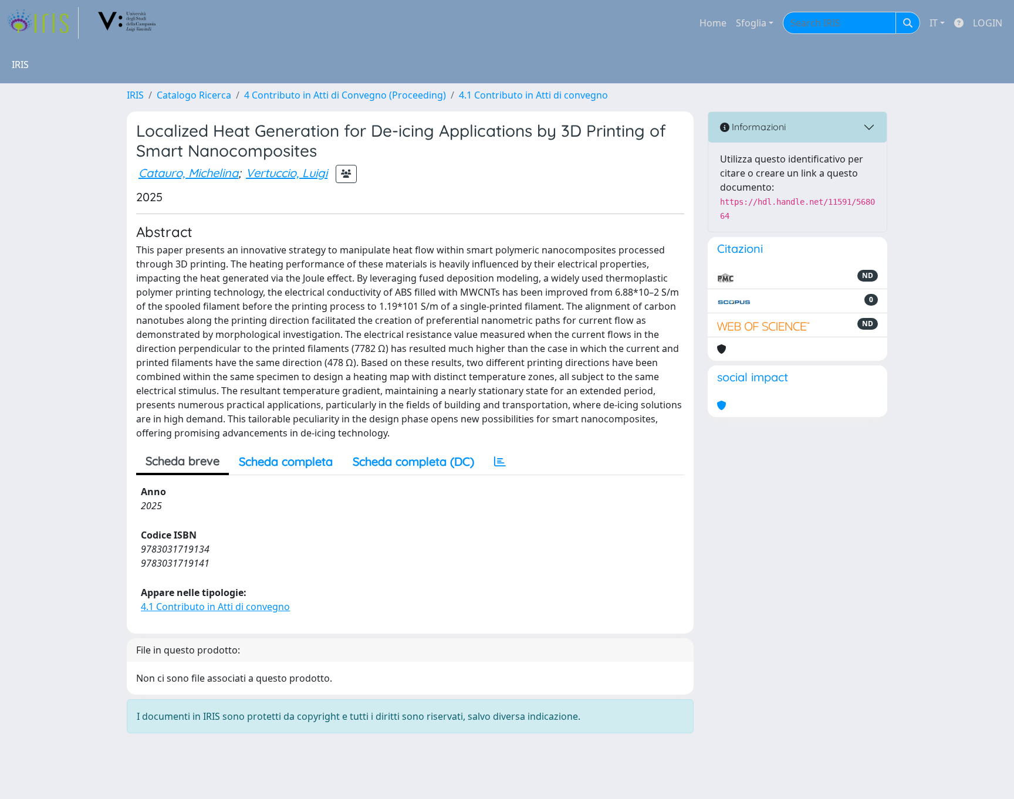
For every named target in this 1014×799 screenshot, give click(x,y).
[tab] (500, 461)
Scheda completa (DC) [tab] (413, 461)
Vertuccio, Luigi (286, 172)
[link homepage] (43, 23)
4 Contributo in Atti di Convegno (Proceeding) (345, 95)
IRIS (135, 95)
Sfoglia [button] (751, 22)
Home (712, 22)
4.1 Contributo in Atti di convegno (533, 95)
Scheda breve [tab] (182, 460)
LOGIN (987, 22)
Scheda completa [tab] (286, 461)
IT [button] (934, 22)
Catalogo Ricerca (194, 95)
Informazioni (757, 127)
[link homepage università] (127, 23)
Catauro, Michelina (188, 172)
